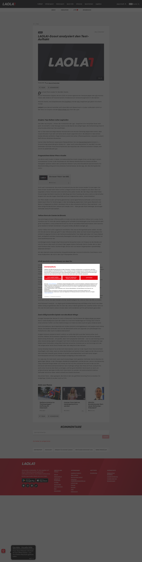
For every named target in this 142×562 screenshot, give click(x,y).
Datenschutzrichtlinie (56, 296)
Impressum (46, 296)
